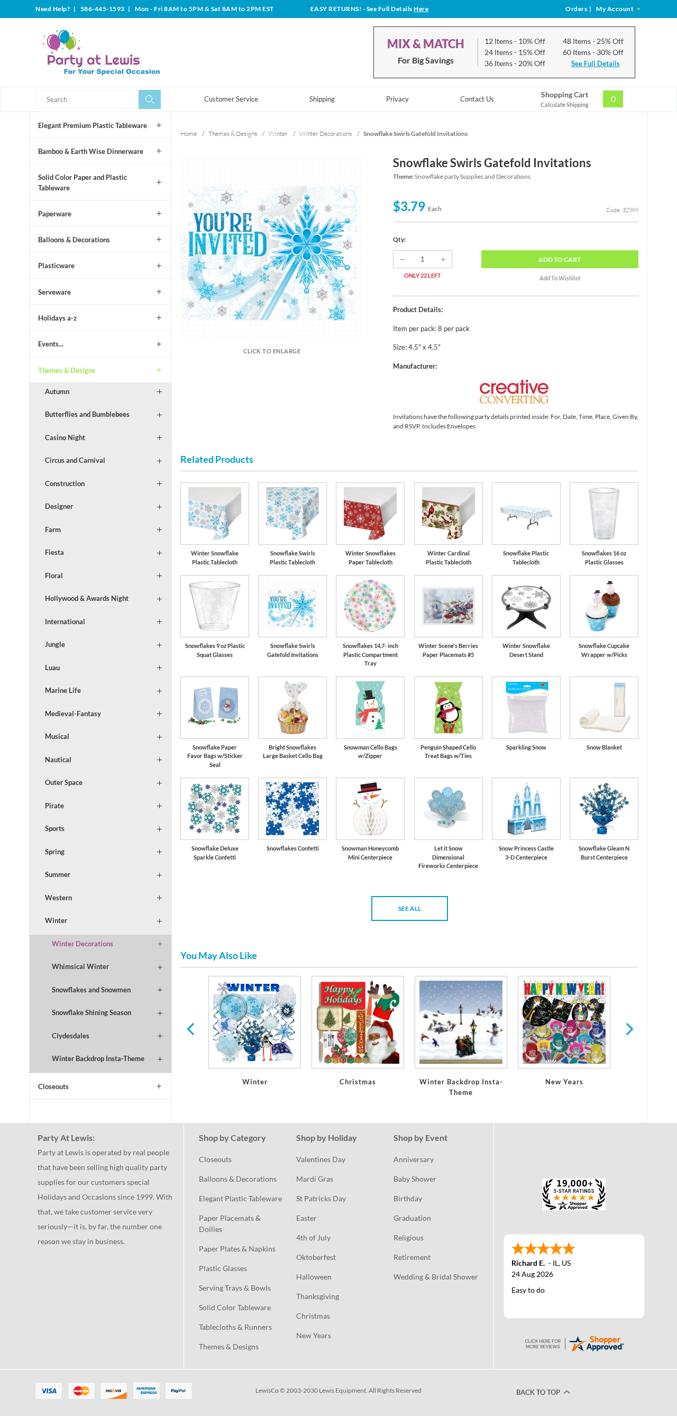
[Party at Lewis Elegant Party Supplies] (126, 52)
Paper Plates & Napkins (237, 1248)
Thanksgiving (317, 1296)
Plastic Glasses (223, 1268)
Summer (57, 874)
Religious (409, 1237)
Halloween (314, 1276)
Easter (306, 1217)
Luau (52, 667)
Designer (59, 506)
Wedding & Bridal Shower (436, 1276)
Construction (65, 483)
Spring (55, 851)
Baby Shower (415, 1178)
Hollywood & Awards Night (87, 598)
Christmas (313, 1315)
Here (421, 9)
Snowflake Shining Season (91, 1012)
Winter (56, 920)
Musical (57, 736)
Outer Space (64, 782)
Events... (50, 344)
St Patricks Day (321, 1198)
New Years (313, 1335)
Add (559, 259)
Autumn (57, 391)
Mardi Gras (314, 1178)
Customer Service (231, 99)
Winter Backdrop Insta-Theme (98, 1058)
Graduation (412, 1217)
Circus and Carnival (75, 460)
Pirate (54, 805)
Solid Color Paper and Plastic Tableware (82, 182)
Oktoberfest (316, 1257)
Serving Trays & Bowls (235, 1287)
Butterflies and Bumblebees (87, 414)
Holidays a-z (57, 318)
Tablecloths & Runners (235, 1326)
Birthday (408, 1198)
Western (58, 897)
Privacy (397, 99)
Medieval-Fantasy (73, 713)
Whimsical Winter (80, 966)
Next (628, 1028)
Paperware (54, 213)
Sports (55, 828)
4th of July (313, 1237)
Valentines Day (320, 1159)
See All (409, 908)
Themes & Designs (66, 370)
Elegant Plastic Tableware (240, 1198)
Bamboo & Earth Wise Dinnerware (90, 151)
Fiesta (54, 552)
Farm (53, 529)
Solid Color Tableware (235, 1307)
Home (188, 134)
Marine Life (63, 690)
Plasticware (56, 265)
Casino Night (65, 437)
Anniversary (414, 1159)
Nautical (58, 759)
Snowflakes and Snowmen (91, 989)
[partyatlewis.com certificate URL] (574, 1342)
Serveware (54, 292)
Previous (190, 1028)
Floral (54, 575)
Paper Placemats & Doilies (230, 1223)
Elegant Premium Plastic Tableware (92, 125)
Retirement (412, 1257)
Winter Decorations (82, 943)
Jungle (55, 644)
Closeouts (53, 1086)
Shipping (322, 99)
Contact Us (477, 99)
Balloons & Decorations (74, 239)
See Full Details (595, 63)
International (65, 621)
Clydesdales (70, 1035)
